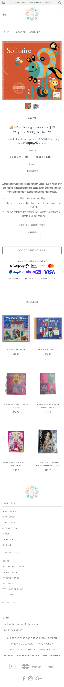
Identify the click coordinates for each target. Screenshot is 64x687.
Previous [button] (8, 70)
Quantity (32, 232)
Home (5, 32)
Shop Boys (8, 517)
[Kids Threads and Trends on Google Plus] (38, 679)
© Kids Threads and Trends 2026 (26, 638)
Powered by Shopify (29, 655)
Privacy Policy (11, 572)
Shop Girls (8, 523)
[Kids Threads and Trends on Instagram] (30, 679)
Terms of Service (12, 589)
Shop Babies (9, 511)
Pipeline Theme (51, 655)
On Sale (6, 545)
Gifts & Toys (9, 528)
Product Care (10, 578)
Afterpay (7, 595)
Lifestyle (7, 539)
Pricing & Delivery (13, 567)
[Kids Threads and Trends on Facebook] (24, 679)
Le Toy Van (32, 151)
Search (6, 561)
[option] (32, 70)
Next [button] (56, 70)
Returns (7, 584)
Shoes (6, 534)
